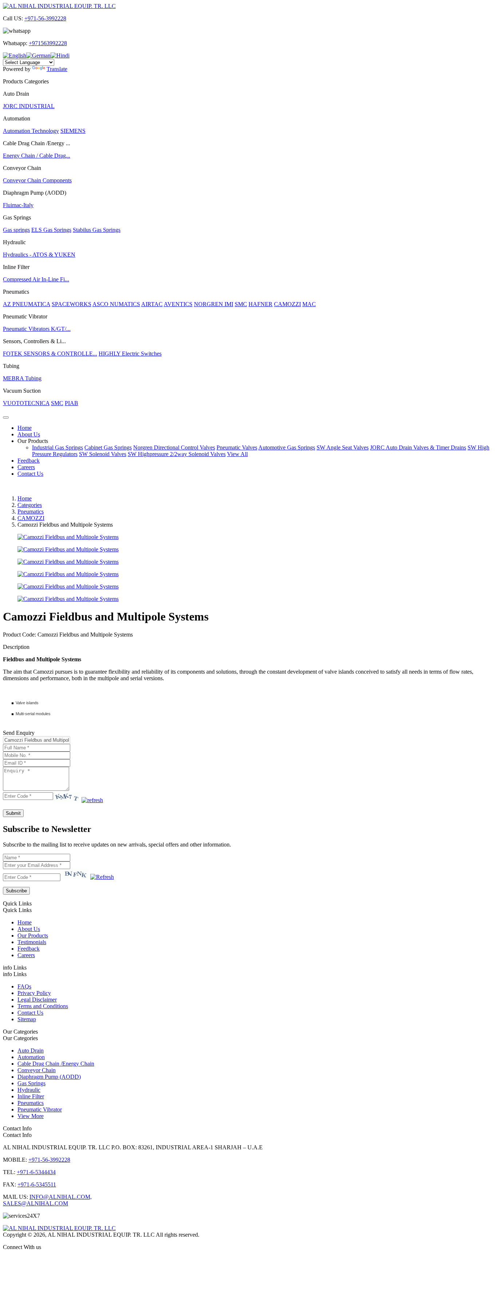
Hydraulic (28, 1090)
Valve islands (27, 703)
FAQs (24, 986)
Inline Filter (30, 1096)
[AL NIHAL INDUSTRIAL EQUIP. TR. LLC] (59, 6)
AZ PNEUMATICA (26, 304)
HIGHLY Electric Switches (130, 353)
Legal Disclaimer (37, 999)
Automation (31, 1057)
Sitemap (26, 1019)
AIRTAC (152, 304)
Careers (26, 467)
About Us (28, 434)
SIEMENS (73, 131)
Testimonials (31, 942)
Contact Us (30, 474)
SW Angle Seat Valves (343, 447)
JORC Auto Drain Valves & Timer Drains (418, 447)
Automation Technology (31, 131)
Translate (57, 69)
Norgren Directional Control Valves (174, 447)
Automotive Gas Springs (286, 447)
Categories (29, 505)
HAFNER (261, 304)
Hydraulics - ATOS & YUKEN (39, 254)
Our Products (32, 441)
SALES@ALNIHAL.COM (35, 1203)
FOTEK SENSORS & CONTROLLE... (50, 353)
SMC (241, 304)
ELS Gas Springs (51, 230)
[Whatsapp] (248, 1259)
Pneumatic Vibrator (39, 1109)
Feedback (28, 460)
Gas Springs (31, 1083)
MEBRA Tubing (22, 378)
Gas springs (16, 230)
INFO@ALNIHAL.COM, (60, 1197)
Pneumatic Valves (236, 447)
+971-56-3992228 (45, 18)
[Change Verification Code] (92, 800)
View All (237, 454)
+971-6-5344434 (36, 1172)
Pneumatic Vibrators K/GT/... (37, 329)
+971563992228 (48, 43)
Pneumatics (30, 511)
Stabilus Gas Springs (96, 230)
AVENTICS (178, 304)
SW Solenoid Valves (102, 454)
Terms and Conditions (42, 1006)
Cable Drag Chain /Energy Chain (55, 1064)
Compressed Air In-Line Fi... (36, 279)
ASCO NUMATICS (116, 304)
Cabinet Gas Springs (108, 447)
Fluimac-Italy (18, 205)
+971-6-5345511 (36, 1184)
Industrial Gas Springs (57, 447)
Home (24, 428)
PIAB (71, 403)
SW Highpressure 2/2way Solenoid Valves (177, 454)
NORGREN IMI (213, 304)
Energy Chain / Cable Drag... (36, 155)
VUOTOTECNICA (26, 403)
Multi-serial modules (33, 714)
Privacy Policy (34, 993)
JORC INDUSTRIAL (29, 106)
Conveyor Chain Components (37, 180)
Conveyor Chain (36, 1070)
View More (30, 1116)
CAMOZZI (287, 304)
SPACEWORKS (71, 304)
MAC (309, 304)
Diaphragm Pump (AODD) (49, 1077)
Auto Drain (30, 1050)
